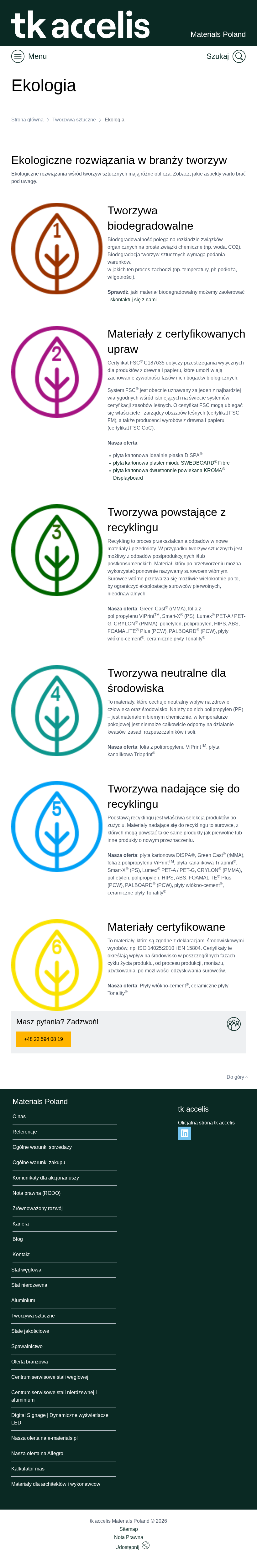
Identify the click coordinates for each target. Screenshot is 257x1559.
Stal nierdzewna (29, 1285)
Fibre (224, 463)
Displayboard (128, 478)
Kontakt (21, 1254)
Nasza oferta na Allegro (37, 1453)
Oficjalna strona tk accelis (206, 1122)
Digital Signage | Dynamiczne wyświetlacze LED (59, 1419)
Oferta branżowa (29, 1361)
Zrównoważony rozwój (38, 1208)
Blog (18, 1239)
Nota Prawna (128, 1537)
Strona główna (27, 119)
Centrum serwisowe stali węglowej (49, 1377)
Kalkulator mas (28, 1468)
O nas (19, 1116)
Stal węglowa (26, 1269)
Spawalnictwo (27, 1346)
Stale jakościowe (30, 1331)
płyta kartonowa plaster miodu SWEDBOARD (163, 463)
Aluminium (23, 1300)
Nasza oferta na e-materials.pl (44, 1438)
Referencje (25, 1131)
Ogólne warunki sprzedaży (42, 1147)
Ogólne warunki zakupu (39, 1162)
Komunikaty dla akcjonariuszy (46, 1177)
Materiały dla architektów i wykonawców (55, 1484)
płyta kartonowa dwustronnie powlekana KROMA (167, 470)
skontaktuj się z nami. (134, 299)
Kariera (21, 1223)
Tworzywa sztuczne (74, 119)
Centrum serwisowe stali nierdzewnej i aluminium (54, 1396)
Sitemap (128, 1529)
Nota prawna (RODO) (36, 1193)
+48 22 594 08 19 (43, 1039)
